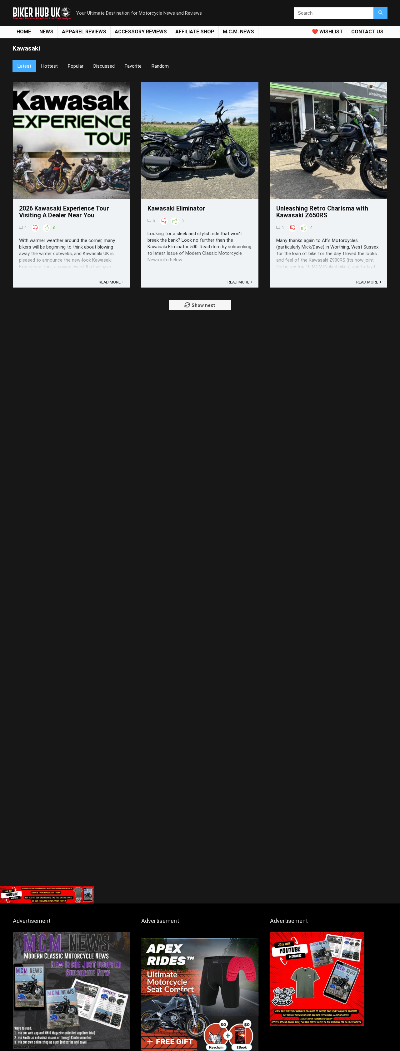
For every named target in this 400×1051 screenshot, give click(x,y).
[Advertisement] (200, 836)
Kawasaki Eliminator (176, 208)
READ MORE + (111, 282)
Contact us (367, 32)
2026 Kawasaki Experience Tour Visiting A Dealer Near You (64, 212)
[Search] (380, 13)
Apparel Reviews (84, 32)
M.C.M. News (238, 32)
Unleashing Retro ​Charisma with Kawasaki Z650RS (322, 212)
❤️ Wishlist (327, 32)
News (46, 32)
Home (24, 32)
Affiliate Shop (194, 32)
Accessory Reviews (141, 32)
